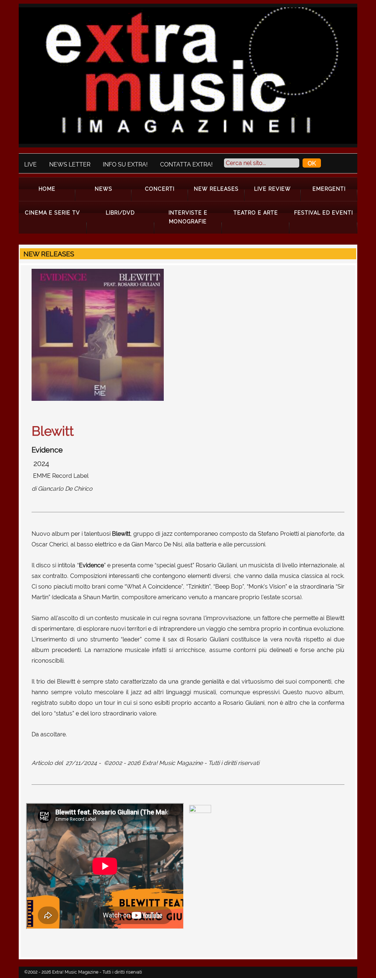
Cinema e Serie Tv (52, 212)
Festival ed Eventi (323, 212)
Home (47, 189)
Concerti (159, 189)
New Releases (216, 189)
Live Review (272, 189)
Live (30, 164)
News (103, 189)
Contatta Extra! (186, 164)
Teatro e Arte (256, 212)
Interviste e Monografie (188, 216)
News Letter (69, 164)
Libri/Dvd (120, 212)
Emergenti (329, 189)
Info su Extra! (125, 164)
